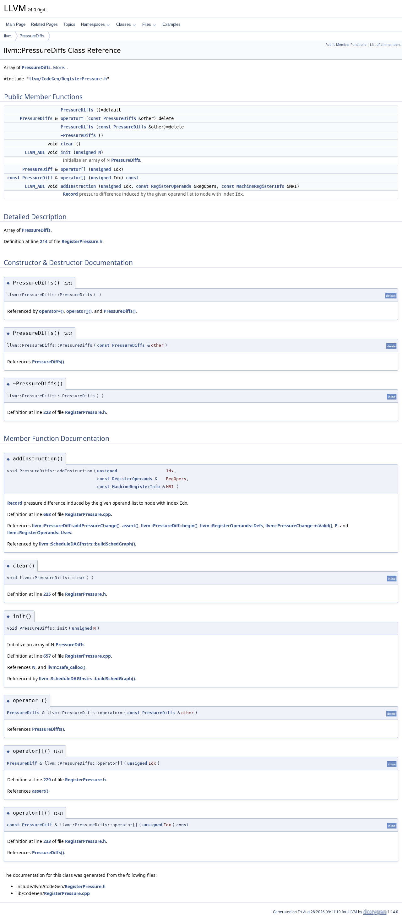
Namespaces (93, 24)
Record (70, 194)
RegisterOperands (171, 186)
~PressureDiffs (78, 135)
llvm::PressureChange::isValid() (298, 526)
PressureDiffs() (120, 311)
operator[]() (79, 311)
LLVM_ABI (35, 152)
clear (67, 143)
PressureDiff (37, 169)
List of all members (385, 44)
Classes (123, 24)
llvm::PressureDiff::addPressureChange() (76, 526)
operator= (72, 118)
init (66, 152)
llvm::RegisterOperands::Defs (231, 526)
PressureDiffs (31, 36)
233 (47, 841)
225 (47, 594)
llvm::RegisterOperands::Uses (39, 532)
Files (146, 24)
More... (60, 67)
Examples (171, 24)
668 (47, 514)
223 (47, 412)
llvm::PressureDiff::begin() (169, 526)
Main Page (15, 24)
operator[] (73, 169)
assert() (130, 526)
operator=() (51, 311)
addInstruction (78, 186)
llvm (8, 36)
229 (47, 780)
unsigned (86, 152)
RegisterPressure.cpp (88, 514)
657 (47, 656)
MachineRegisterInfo (260, 186)
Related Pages (44, 24)
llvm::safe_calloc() (66, 667)
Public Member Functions (345, 44)
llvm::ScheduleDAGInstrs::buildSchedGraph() (87, 544)
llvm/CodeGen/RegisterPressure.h (68, 78)
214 (43, 241)
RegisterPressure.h (82, 241)
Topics (69, 24)
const (94, 118)
